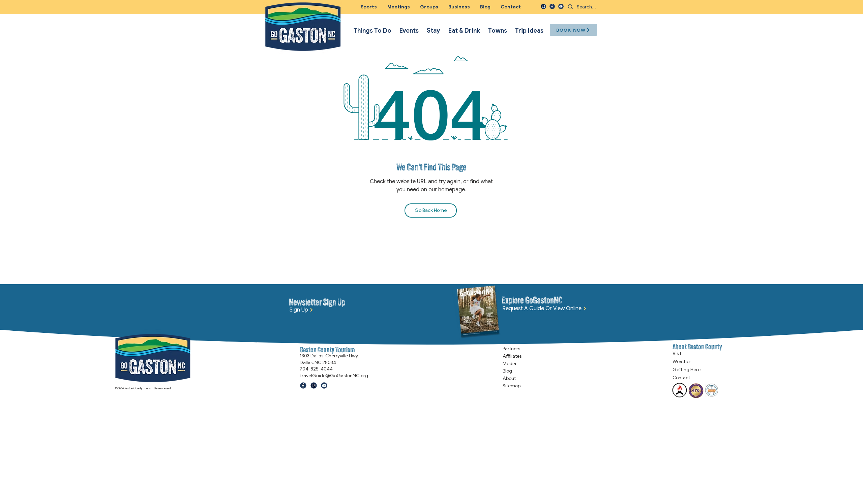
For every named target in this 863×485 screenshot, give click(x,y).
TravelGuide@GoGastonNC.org (334, 376)
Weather (682, 361)
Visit (677, 353)
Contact (681, 378)
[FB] (552, 6)
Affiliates (512, 356)
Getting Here (687, 369)
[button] (429, 6)
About (509, 378)
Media (509, 363)
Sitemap (511, 386)
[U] (561, 6)
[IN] (543, 6)
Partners (511, 349)
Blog (507, 371)
